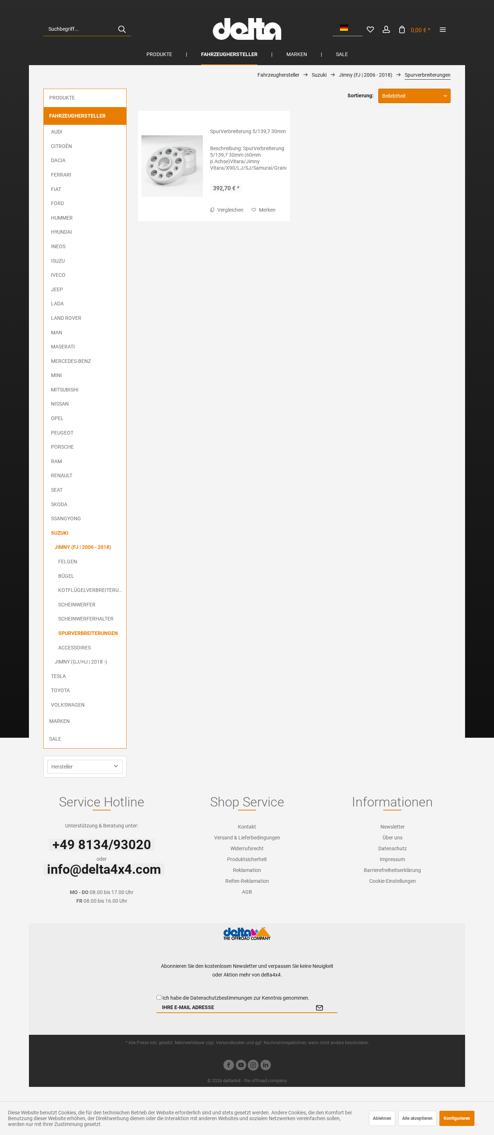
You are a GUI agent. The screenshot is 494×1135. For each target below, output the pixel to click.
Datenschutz (392, 848)
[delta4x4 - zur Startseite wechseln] (247, 29)
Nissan (60, 404)
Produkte (62, 98)
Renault (61, 475)
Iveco (58, 275)
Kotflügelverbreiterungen (92, 590)
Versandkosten (230, 1042)
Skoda (59, 504)
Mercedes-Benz (71, 361)
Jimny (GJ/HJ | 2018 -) (81, 662)
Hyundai (61, 232)
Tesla (58, 676)
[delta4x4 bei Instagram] (253, 1066)
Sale (55, 739)
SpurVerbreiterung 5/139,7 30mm (248, 131)
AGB (247, 892)
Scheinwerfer (76, 604)
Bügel (66, 576)
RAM (56, 461)
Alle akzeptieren (417, 1118)
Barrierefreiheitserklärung (392, 870)
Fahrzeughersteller (77, 116)
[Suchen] (122, 29)
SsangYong (66, 518)
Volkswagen (68, 705)
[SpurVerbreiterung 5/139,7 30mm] (172, 166)
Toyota (60, 690)
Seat (57, 490)
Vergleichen (229, 210)
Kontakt (247, 827)
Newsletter (392, 827)
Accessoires (74, 648)
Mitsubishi (64, 390)
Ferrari (61, 175)
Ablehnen (382, 1118)
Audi (56, 132)
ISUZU (58, 261)
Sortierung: (361, 95)
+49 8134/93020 (101, 845)
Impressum (392, 859)
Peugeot (62, 433)
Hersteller (62, 767)
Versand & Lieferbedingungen (247, 837)
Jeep (57, 289)
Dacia (58, 160)
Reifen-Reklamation (247, 881)
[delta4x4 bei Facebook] (228, 1066)
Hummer (62, 218)
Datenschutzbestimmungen (221, 998)
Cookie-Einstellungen (392, 881)
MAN (56, 332)
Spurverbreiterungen (88, 633)
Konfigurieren (457, 1118)
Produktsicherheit (247, 859)
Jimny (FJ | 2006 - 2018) (83, 547)
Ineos (58, 246)
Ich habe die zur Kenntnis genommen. (236, 998)
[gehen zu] (442, 29)
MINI (56, 375)
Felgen (67, 561)
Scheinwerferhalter (86, 619)
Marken (59, 721)
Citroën (61, 146)
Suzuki (59, 533)
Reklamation (247, 870)
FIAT (56, 189)
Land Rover (66, 318)
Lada (57, 303)
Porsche (62, 447)
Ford (57, 203)
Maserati (63, 347)
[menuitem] (87, 29)
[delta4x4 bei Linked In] (265, 1066)
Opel (57, 418)
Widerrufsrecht (247, 848)
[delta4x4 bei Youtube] (240, 1066)
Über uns (393, 837)
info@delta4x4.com (104, 869)
